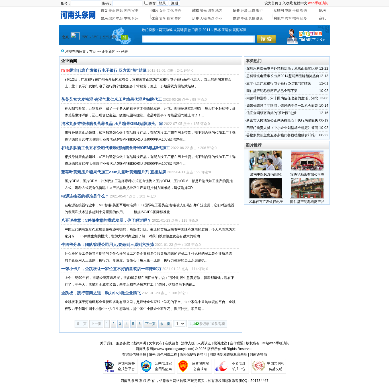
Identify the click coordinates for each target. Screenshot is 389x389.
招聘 (295, 18)
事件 (178, 11)
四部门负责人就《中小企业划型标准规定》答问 (282, 128)
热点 (211, 18)
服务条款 (123, 343)
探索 (170, 18)
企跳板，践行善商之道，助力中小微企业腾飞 (101, 293)
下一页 (150, 324)
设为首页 (271, 3)
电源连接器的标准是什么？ (85, 196)
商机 (322, 18)
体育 (154, 18)
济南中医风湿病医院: (266, 174)
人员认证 (204, 343)
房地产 (279, 18)
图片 (154, 11)
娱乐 (104, 18)
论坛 (322, 11)
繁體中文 (300, 3)
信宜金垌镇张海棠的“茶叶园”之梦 (271, 113)
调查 (211, 11)
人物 (203, 18)
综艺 (111, 18)
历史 (195, 18)
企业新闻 (108, 51)
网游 (236, 18)
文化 (170, 11)
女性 (162, 11)
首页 (104, 11)
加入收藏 (286, 3)
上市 (251, 11)
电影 (119, 18)
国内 (127, 11)
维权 (195, 11)
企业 (218, 18)
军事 (135, 11)
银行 (259, 11)
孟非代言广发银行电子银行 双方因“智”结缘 (108, 70)
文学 (162, 18)
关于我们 (107, 343)
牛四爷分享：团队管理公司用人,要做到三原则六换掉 (107, 244)
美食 (111, 11)
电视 (127, 18)
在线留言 (172, 343)
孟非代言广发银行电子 (266, 202)
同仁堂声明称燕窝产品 (307, 202)
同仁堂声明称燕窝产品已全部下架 (272, 91)
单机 (244, 18)
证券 (236, 11)
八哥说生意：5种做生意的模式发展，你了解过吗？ (106, 220)
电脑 (288, 11)
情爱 (303, 18)
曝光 (203, 11)
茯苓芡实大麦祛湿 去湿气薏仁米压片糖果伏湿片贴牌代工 (111, 99)
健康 (259, 18)
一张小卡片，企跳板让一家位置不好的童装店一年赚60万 (111, 268)
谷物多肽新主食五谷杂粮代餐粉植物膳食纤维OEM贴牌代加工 (115, 147)
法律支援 (188, 343)
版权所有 (253, 343)
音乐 (135, 18)
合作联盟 (236, 343)
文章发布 (155, 343)
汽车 (288, 18)
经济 (244, 11)
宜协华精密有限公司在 (307, 174)
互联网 (279, 11)
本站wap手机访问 (275, 343)
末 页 (165, 324)
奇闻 (178, 18)
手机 (295, 11)
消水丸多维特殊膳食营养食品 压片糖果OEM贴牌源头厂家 (112, 123)
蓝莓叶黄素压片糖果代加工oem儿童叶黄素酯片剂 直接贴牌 (113, 172)
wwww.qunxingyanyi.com (173, 349)
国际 (119, 11)
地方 (218, 11)
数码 (303, 11)
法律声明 (139, 343)
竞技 (251, 18)
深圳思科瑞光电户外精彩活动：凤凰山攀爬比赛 (282, 69)
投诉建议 (220, 343)
